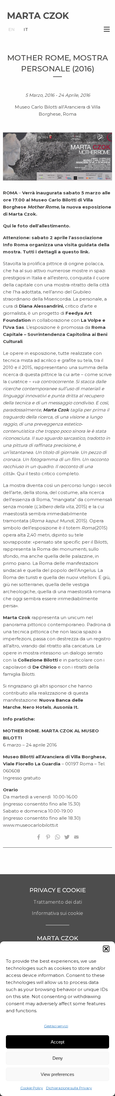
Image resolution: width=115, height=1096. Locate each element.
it (26, 29)
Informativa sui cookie (57, 913)
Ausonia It (65, 707)
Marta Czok (38, 15)
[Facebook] (38, 838)
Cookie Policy (31, 1088)
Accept (57, 1041)
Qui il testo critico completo (48, 473)
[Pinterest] (48, 838)
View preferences (57, 1074)
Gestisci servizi (56, 1026)
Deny (57, 1058)
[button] (106, 949)
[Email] (76, 838)
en (11, 29)
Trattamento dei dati (57, 902)
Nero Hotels (37, 707)
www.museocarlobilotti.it (30, 825)
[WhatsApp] (57, 838)
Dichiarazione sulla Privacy (69, 1088)
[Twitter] (67, 838)
